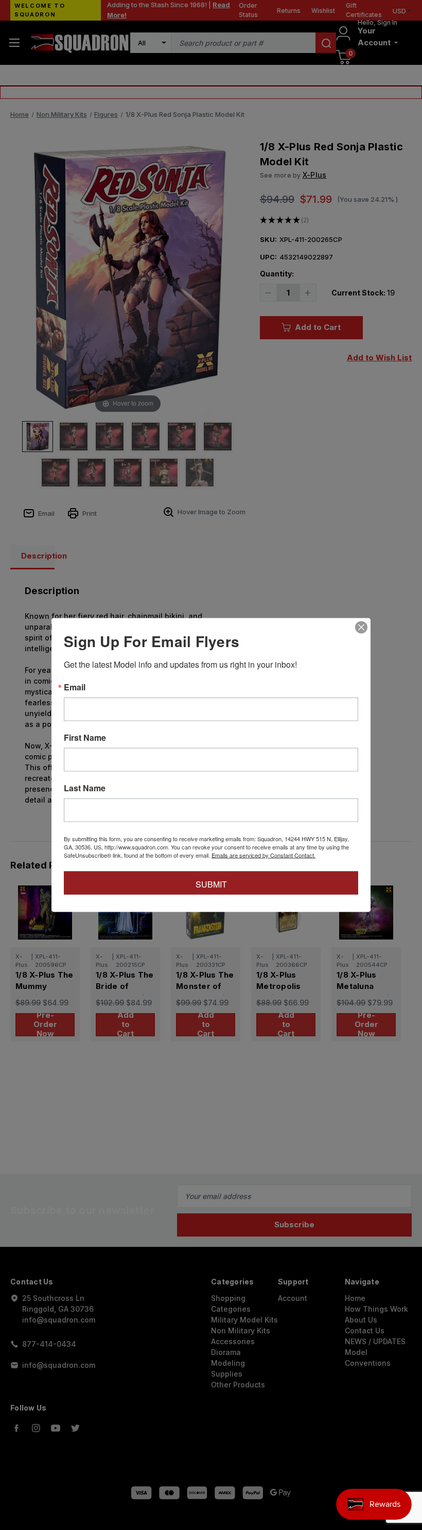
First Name (85, 738)
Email (74, 687)
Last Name (85, 788)
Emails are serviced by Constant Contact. (263, 855)
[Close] (361, 627)
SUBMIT (211, 884)
